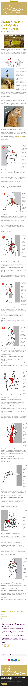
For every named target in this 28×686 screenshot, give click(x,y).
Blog (2, 618)
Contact (3, 615)
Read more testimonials (7, 649)
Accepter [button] (4, 683)
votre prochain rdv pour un (20, 136)
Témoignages (4, 616)
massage (3, 138)
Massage (13, 605)
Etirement (9, 605)
